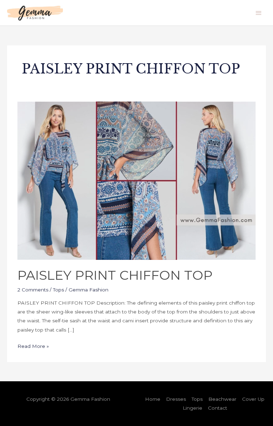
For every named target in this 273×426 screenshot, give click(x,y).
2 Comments (32, 290)
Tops (58, 290)
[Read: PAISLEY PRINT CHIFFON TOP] (136, 180)
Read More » (33, 345)
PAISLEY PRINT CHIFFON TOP (115, 275)
